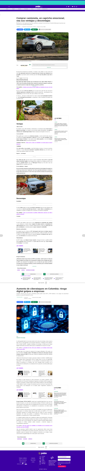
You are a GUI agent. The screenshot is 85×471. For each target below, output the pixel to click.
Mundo (32, 8)
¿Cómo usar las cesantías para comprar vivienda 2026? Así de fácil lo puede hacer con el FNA (37, 278)
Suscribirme (62, 466)
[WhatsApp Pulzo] (76, 7)
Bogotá (13, 8)
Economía (38, 8)
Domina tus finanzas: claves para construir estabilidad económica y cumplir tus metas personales (27, 278)
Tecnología (26, 8)
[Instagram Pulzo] (74, 7)
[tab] (32, 274)
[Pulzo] (39, 6)
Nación (7, 8)
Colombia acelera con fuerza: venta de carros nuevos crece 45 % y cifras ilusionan (61, 132)
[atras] (49, 251)
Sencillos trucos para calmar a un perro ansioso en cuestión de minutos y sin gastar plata (59, 278)
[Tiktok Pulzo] (71, 7)
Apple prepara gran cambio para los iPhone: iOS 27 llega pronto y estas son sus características (27, 373)
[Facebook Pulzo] (66, 7)
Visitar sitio (49, 67)
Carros (18, 26)
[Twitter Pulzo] (68, 7)
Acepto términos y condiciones (63, 462)
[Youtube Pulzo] (72, 7)
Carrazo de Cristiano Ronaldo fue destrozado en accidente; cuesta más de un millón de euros (42, 250)
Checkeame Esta (44, 8)
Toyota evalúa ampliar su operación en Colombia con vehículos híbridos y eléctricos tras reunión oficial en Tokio (61, 124)
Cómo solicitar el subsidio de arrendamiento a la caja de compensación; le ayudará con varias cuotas (49, 278)
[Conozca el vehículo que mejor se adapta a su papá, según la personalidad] (50, 251)
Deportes (19, 8)
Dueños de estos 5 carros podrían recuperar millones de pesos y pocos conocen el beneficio (61, 139)
